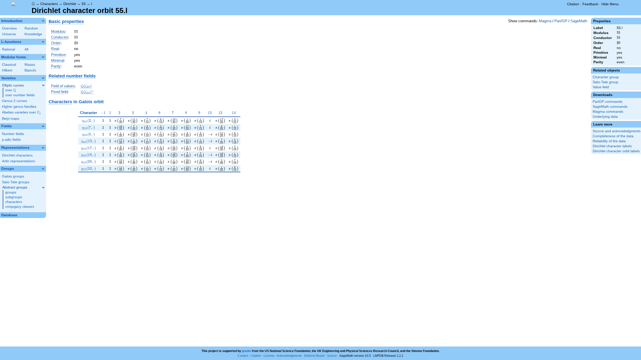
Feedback (590, 4)
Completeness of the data (613, 136)
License (269, 356)
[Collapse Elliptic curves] (43, 85)
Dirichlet (69, 4)
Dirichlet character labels (612, 146)
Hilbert (7, 70)
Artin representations (18, 161)
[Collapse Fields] (43, 126)
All (26, 49)
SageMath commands (610, 106)
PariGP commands (607, 102)
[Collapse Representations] (43, 148)
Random (31, 28)
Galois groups (13, 176)
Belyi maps (10, 118)
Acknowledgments (289, 356)
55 (84, 4)
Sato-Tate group (605, 82)
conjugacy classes (19, 206)
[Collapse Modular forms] (43, 57)
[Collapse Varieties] (43, 78)
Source (332, 356)
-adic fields (11, 140)
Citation (573, 4)
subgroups (13, 197)
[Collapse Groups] (43, 169)
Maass (30, 64)
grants (246, 351)
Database (9, 215)
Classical (9, 64)
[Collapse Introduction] (43, 21)
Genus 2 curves (14, 101)
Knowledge (33, 34)
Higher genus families (19, 106)
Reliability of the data (609, 141)
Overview (9, 28)
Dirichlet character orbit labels (616, 151)
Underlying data (605, 116)
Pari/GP (560, 21)
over (10, 90)
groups (10, 192)
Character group (606, 77)
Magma (545, 21)
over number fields (20, 95)
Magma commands (608, 112)
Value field (601, 87)
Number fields (13, 134)
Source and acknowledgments (616, 131)
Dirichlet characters (17, 155)
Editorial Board (314, 356)
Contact (243, 356)
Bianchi (30, 70)
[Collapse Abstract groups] (43, 188)
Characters (49, 4)
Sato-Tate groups (15, 182)
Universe (9, 34)
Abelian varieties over (21, 112)
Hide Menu (610, 4)
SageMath (578, 21)
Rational (8, 49)
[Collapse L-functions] (43, 42)
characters (13, 202)
